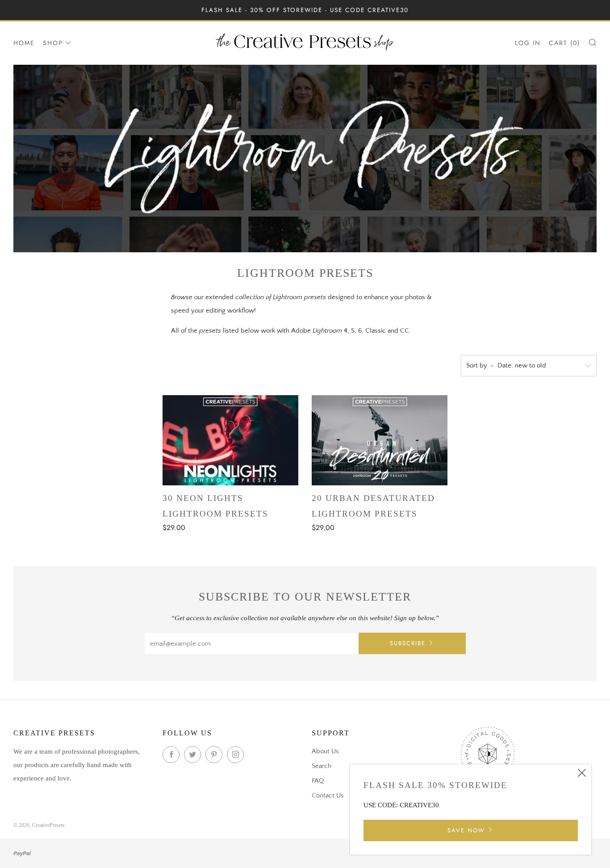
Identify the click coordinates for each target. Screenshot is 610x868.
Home (24, 42)
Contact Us (328, 795)
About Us (325, 751)
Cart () (564, 42)
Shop (53, 42)
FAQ (318, 781)
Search (321, 766)
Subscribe (408, 643)
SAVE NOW (466, 830)
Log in (528, 42)
